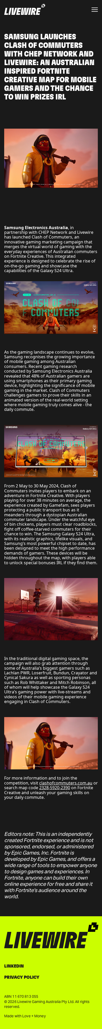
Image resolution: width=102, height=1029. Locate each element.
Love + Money (34, 1016)
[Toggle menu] (95, 10)
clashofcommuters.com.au (65, 783)
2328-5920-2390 (54, 787)
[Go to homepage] (24, 10)
